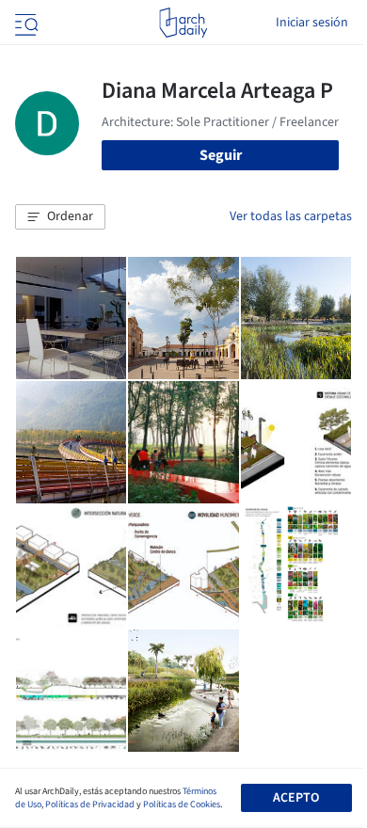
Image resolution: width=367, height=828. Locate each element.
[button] (60, 217)
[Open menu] (24, 22)
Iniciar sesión (312, 22)
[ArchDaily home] (183, 23)
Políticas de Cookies (181, 804)
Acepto (296, 797)
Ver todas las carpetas (291, 216)
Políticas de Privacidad (90, 804)
